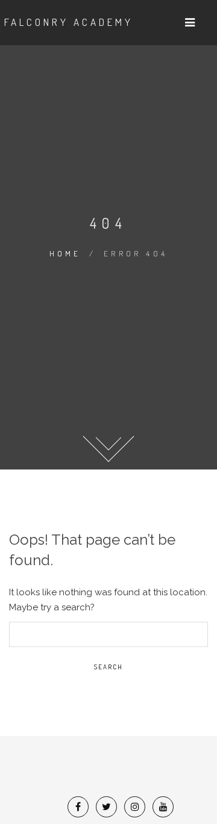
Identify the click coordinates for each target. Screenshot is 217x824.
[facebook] (78, 807)
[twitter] (106, 807)
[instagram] (135, 807)
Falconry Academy (68, 22)
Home (65, 253)
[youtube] (163, 807)
